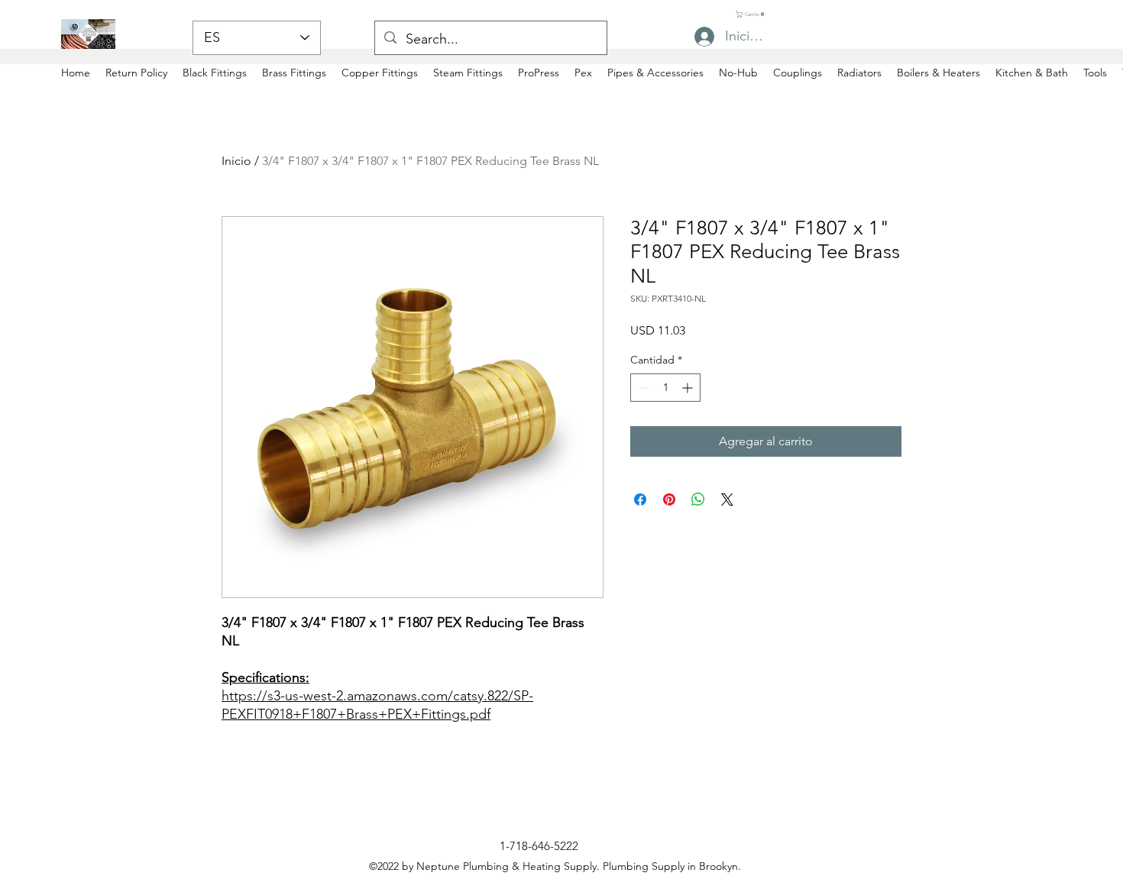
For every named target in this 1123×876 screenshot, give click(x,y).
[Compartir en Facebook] (640, 499)
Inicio (236, 161)
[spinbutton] (665, 387)
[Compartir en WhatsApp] (698, 499)
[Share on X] (727, 499)
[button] (751, 14)
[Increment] (688, 387)
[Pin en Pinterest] (669, 499)
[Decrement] (642, 387)
